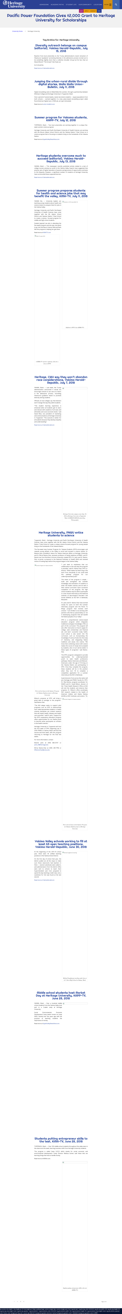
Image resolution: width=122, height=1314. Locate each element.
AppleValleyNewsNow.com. (51, 139)
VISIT (81, 11)
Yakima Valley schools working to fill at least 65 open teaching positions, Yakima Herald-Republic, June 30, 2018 (61, 844)
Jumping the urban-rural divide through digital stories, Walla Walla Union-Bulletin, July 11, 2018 (61, 84)
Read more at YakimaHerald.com (44, 177)
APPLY (86, 11)
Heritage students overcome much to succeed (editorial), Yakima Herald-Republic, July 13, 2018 (61, 158)
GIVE (99, 11)
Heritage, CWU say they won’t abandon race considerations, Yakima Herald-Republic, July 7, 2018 (61, 379)
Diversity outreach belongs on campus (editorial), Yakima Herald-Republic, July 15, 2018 (61, 48)
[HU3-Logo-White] (14, 4)
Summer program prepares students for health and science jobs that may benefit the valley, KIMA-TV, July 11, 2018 (61, 193)
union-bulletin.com (49, 104)
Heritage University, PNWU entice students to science (61, 534)
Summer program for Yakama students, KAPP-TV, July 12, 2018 (61, 119)
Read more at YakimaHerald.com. (44, 68)
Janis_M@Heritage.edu (41, 745)
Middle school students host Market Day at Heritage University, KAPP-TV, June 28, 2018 (61, 995)
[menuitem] (44, 4)
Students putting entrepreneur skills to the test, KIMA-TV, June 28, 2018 (61, 1140)
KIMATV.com (47, 232)
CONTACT (93, 11)
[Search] (116, 4)
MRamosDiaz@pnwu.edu (42, 750)
